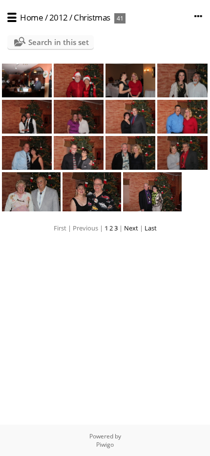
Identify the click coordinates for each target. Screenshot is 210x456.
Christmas (92, 17)
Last (151, 228)
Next (131, 228)
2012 (58, 17)
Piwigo (105, 444)
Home (31, 17)
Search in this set (58, 42)
